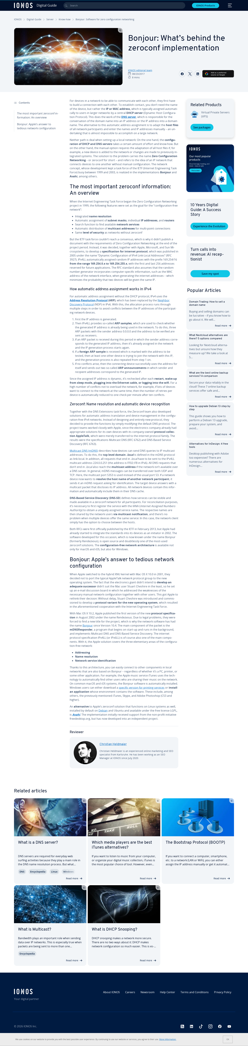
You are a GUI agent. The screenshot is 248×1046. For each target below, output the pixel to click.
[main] (124, 436)
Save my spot (210, 274)
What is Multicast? (34, 930)
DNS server (128, 117)
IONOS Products (205, 5)
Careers (130, 992)
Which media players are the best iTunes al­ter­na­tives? (122, 845)
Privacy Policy (222, 992)
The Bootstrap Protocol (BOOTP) (195, 843)
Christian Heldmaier (113, 744)
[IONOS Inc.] (40, 991)
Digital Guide (34, 19)
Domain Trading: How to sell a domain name (207, 303)
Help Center (167, 992)
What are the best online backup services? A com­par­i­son (208, 374)
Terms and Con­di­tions (195, 992)
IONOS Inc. (30, 1026)
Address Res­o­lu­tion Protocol (89, 300)
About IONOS (111, 992)
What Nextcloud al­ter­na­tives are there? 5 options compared (208, 337)
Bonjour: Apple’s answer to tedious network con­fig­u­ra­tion (36, 126)
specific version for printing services (141, 687)
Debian (103, 710)
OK (227, 1039)
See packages (202, 127)
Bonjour (87, 625)
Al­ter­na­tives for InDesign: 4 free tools (208, 446)
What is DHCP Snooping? (114, 930)
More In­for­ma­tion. (167, 1039)
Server (50, 19)
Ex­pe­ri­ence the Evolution (209, 226)
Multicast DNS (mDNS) (84, 451)
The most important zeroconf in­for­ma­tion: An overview (37, 115)
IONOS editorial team (140, 70)
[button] (210, 168)
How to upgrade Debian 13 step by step (209, 408)
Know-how (65, 19)
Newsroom (148, 992)
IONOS (18, 19)
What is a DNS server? (38, 843)
